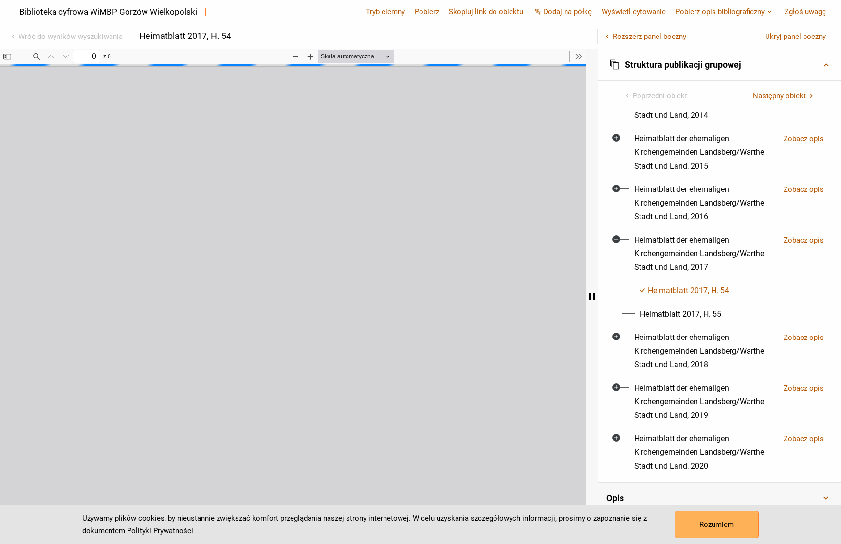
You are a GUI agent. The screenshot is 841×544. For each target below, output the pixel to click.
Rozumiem (716, 524)
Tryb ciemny (385, 11)
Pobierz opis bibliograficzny (720, 11)
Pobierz (427, 11)
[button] (719, 64)
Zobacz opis (803, 138)
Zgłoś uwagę (805, 11)
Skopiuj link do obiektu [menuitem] (486, 11)
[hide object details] (592, 296)
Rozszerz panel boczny (649, 36)
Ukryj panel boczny (795, 36)
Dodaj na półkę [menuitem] (567, 11)
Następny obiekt (779, 96)
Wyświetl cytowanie (634, 11)
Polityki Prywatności (160, 530)
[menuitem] (705, 152)
